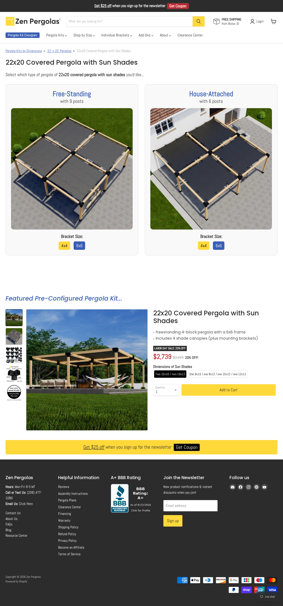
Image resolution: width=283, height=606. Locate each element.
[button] (14, 317)
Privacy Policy (67, 540)
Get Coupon (177, 6)
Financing (64, 513)
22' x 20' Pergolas (59, 51)
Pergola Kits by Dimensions (24, 51)
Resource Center (16, 535)
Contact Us (13, 513)
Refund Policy (67, 534)
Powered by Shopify (16, 581)
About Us (11, 518)
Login (260, 21)
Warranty (64, 520)
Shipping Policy (68, 527)
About (164, 35)
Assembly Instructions (73, 493)
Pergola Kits (55, 35)
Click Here (26, 503)
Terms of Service (69, 554)
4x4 (64, 245)
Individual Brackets (115, 35)
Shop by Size (83, 35)
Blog (8, 530)
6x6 (79, 245)
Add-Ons (145, 35)
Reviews (63, 486)
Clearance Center (190, 35)
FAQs (9, 524)
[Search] (199, 21)
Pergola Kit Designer (22, 35)
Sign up (173, 520)
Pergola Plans (67, 500)
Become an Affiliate (71, 547)
